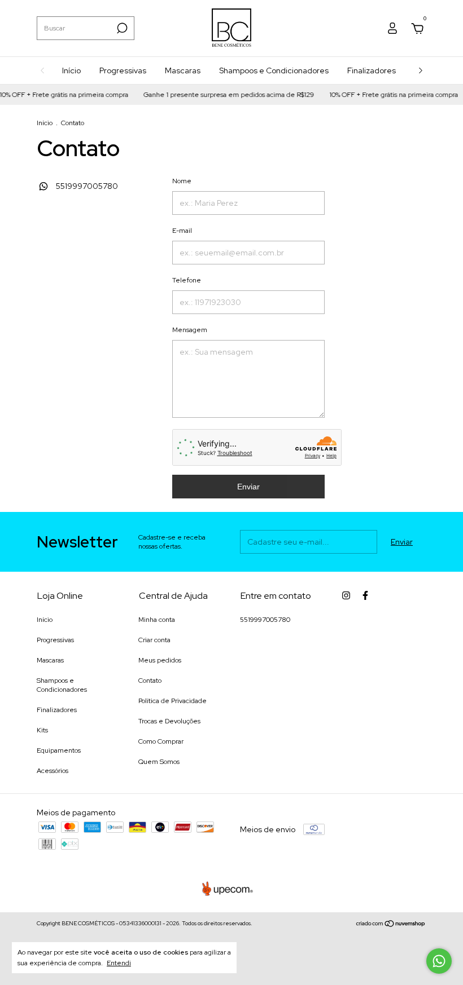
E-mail (182, 230)
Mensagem (189, 329)
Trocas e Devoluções (169, 721)
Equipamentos (59, 750)
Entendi (119, 963)
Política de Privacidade (172, 700)
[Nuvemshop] (391, 925)
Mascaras (182, 70)
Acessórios (52, 770)
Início (71, 70)
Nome (181, 180)
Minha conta (156, 619)
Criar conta (154, 639)
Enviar (248, 486)
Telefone (186, 280)
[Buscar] (121, 28)
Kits (42, 730)
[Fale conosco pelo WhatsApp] (439, 961)
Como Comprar (161, 741)
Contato (149, 680)
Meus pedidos (159, 660)
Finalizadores (371, 70)
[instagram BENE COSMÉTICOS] (346, 595)
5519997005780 (86, 186)
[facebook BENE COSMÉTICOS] (365, 595)
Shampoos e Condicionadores (274, 70)
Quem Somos (159, 761)
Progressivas (122, 70)
